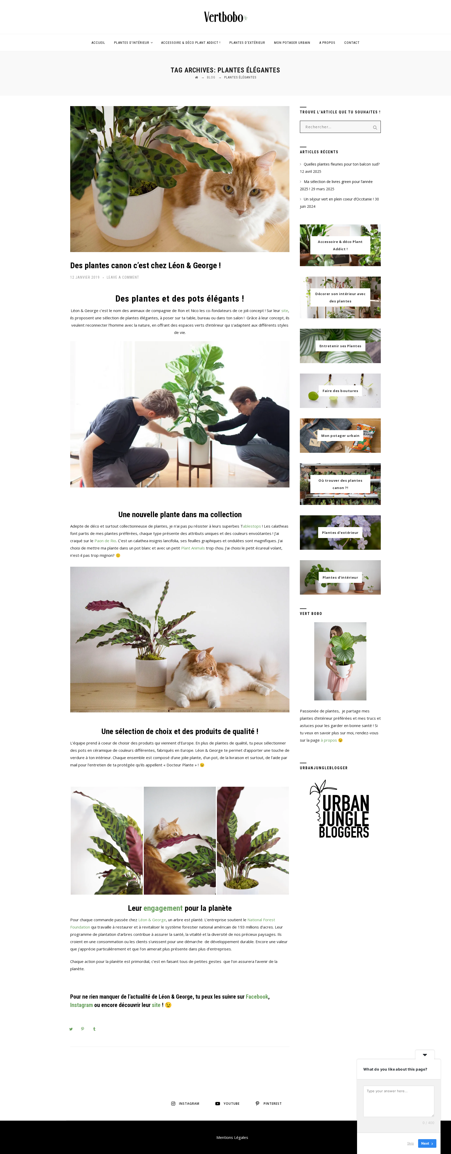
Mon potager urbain (292, 43)
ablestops (252, 526)
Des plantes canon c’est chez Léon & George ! (145, 265)
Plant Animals (193, 548)
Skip (410, 1143)
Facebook (257, 996)
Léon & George (152, 919)
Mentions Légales (232, 1137)
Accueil (98, 43)
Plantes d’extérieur (247, 43)
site (284, 310)
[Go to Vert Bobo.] (196, 77)
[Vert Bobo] (225, 17)
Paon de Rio (105, 540)
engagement (163, 908)
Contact (352, 43)
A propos (327, 43)
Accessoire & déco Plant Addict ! (191, 43)
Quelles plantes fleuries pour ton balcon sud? (341, 164)
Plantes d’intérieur (131, 43)
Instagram (81, 1005)
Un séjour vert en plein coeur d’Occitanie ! (339, 199)
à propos (329, 740)
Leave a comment (123, 277)
